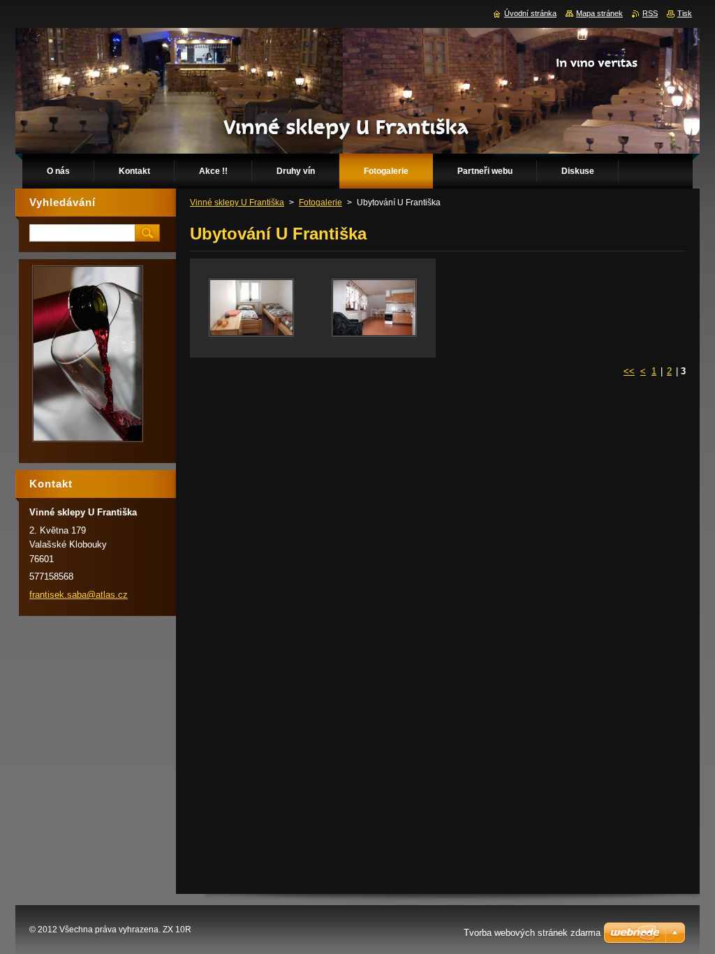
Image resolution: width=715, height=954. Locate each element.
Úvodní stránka (530, 13)
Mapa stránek (599, 13)
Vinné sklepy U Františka (237, 202)
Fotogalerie (320, 202)
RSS (650, 13)
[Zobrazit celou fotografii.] (251, 308)
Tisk (684, 13)
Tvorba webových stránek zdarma (532, 932)
